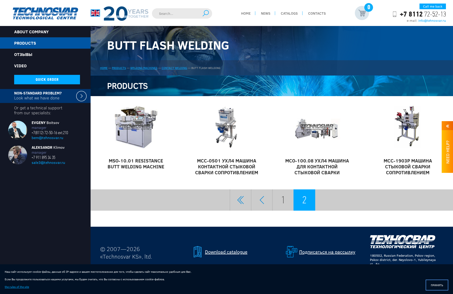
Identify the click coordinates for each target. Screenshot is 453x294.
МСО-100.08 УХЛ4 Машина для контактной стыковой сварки (317, 166)
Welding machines (143, 68)
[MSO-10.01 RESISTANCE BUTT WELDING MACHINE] (136, 126)
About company (31, 31)
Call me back (432, 6)
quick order (47, 79)
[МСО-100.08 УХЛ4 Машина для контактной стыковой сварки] (317, 126)
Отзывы (23, 54)
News (265, 13)
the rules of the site (17, 287)
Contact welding (174, 68)
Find (206, 13)
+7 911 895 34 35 (43, 157)
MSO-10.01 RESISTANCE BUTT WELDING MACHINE (136, 163)
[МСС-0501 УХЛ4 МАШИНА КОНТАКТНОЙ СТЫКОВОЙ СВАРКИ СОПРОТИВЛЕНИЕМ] (226, 126)
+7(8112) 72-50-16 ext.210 (50, 132)
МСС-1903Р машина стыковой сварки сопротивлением (408, 166)
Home (246, 13)
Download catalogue (226, 251)
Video (20, 65)
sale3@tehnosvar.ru (48, 162)
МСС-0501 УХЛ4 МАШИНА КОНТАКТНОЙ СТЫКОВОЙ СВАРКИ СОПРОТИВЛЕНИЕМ (226, 166)
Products (119, 68)
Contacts (317, 13)
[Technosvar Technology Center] (45, 13)
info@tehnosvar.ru (432, 20)
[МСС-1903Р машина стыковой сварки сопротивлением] (407, 126)
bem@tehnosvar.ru (47, 137)
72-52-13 (423, 14)
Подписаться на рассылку (327, 251)
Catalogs (289, 13)
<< (240, 200)
